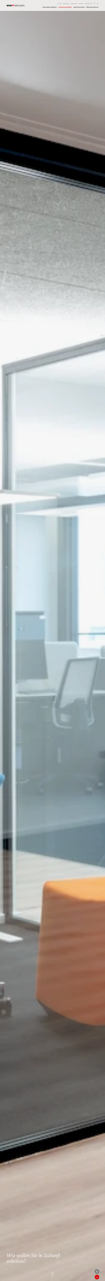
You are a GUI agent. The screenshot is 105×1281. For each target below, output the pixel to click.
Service (60, 3)
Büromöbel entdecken (50, 7)
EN (97, 3)
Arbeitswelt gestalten (65, 7)
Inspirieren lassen (79, 7)
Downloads (74, 3)
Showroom (66, 3)
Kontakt (81, 3)
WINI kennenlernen (92, 7)
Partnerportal (88, 3)
